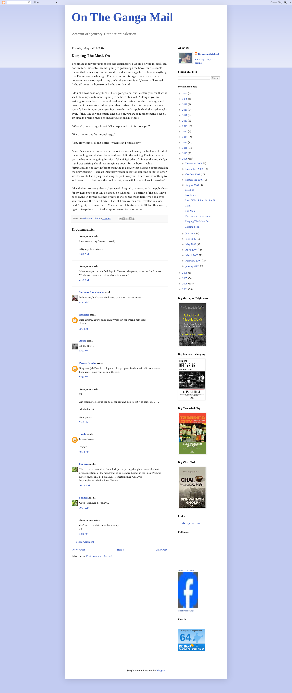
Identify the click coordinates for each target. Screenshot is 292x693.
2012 (185, 142)
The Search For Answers (198, 216)
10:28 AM (84, 485)
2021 (185, 93)
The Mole (190, 211)
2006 (185, 283)
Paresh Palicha (87, 363)
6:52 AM (84, 280)
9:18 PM (83, 377)
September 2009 (194, 180)
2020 (185, 99)
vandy (83, 434)
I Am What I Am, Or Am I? (200, 200)
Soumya (84, 464)
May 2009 (191, 244)
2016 (185, 121)
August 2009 (192, 185)
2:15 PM (83, 351)
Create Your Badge (186, 611)
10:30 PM (84, 452)
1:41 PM (83, 329)
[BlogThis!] (123, 218)
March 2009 (192, 255)
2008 (185, 273)
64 (185, 637)
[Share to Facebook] (130, 218)
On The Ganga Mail (122, 17)
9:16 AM (84, 302)
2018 (185, 110)
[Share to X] (126, 218)
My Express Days (190, 523)
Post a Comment (85, 542)
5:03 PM (83, 534)
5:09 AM (84, 254)
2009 (185, 159)
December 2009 (194, 163)
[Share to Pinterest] (133, 218)
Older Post (161, 550)
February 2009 (193, 261)
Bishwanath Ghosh (209, 54)
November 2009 (194, 169)
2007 (185, 278)
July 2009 (190, 233)
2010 (185, 153)
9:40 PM (84, 422)
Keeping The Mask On (197, 221)
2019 (185, 104)
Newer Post (78, 550)
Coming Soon (192, 227)
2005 (185, 289)
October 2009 (193, 174)
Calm (188, 205)
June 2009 (191, 239)
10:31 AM (84, 508)
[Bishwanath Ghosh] (188, 607)
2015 (185, 126)
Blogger (160, 670)
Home (120, 550)
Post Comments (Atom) (99, 556)
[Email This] (120, 218)
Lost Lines (190, 195)
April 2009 (191, 250)
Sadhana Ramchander (92, 292)
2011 (185, 148)
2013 (185, 137)
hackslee (84, 315)
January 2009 (192, 266)
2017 (185, 115)
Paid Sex (189, 190)
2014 (185, 131)
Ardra (82, 341)
